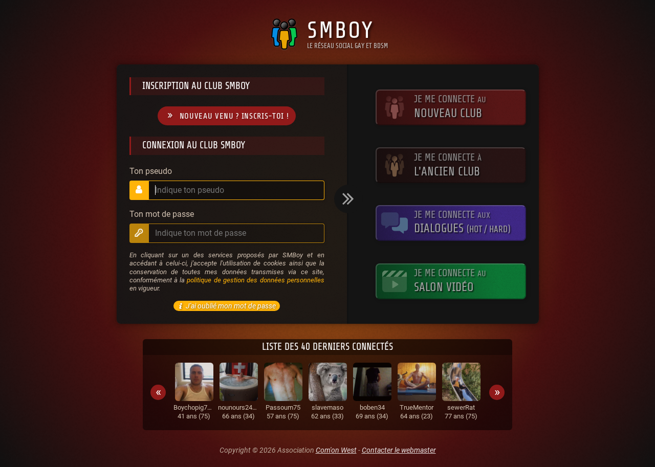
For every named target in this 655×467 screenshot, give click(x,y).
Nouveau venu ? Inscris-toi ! (234, 116)
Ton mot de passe (161, 214)
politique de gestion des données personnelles (255, 280)
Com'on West (336, 450)
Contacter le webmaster (399, 450)
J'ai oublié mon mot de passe (231, 306)
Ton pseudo (150, 171)
